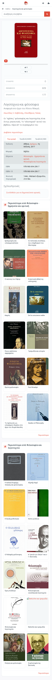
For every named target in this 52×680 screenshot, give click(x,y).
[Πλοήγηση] (3, 3)
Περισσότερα (43, 435)
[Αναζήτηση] (47, 14)
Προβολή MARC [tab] (26, 139)
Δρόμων (33, 144)
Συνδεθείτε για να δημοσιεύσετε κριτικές (23, 192)
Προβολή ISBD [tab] (40, 139)
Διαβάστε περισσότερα (13, 132)
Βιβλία (8, 9)
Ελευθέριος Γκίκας (32, 113)
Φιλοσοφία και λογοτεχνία (35, 161)
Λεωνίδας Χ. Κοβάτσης (13, 113)
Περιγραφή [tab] (11, 139)
